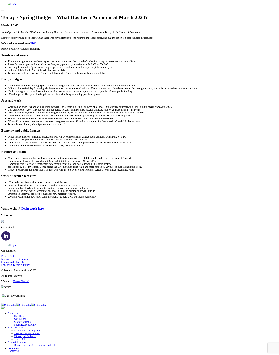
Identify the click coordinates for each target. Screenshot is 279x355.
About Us (13, 313)
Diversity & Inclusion (25, 336)
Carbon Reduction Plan (13, 262)
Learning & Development (27, 330)
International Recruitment (27, 333)
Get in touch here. (32, 208)
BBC (33, 43)
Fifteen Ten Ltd (21, 281)
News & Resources (17, 342)
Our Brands (20, 318)
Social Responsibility (25, 324)
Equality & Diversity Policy (15, 265)
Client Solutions (22, 321)
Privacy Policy (8, 256)
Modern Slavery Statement (14, 259)
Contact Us (13, 351)
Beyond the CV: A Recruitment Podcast (34, 345)
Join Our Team (15, 327)
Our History (20, 316)
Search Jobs (20, 339)
